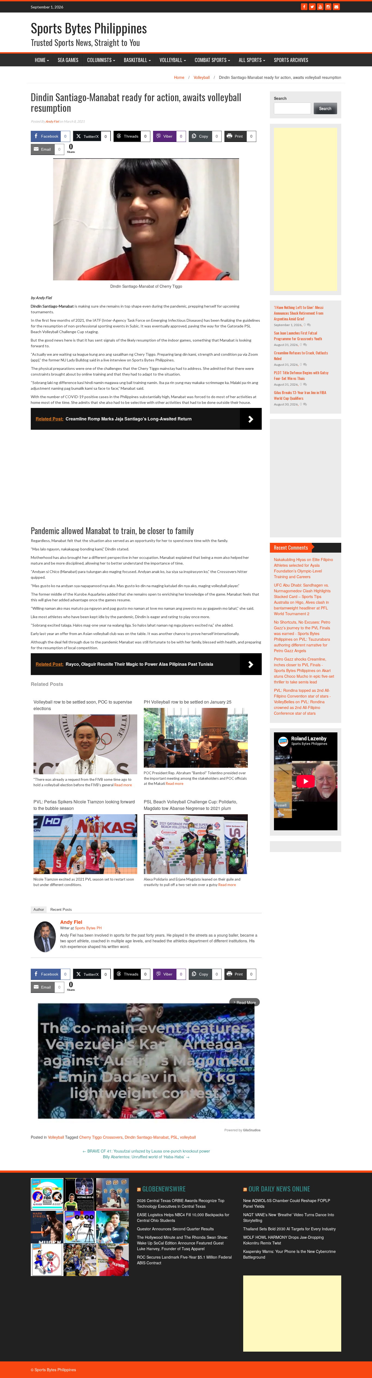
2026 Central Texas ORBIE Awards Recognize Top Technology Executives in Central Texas (180, 1203)
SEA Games (68, 59)
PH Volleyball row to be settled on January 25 (187, 702)
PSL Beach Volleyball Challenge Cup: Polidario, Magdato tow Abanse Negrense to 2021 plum (190, 804)
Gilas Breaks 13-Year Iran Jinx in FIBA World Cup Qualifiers (300, 395)
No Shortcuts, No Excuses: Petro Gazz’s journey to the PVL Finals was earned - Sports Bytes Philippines (302, 630)
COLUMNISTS (99, 59)
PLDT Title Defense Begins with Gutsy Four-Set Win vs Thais (301, 375)
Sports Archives (291, 59)
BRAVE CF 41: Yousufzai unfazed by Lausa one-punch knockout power (146, 1151)
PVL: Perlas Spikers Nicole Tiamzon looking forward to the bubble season (84, 804)
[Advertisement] (305, 209)
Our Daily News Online (279, 1188)
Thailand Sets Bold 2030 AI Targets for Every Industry (289, 1228)
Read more (123, 785)
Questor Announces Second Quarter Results (175, 1228)
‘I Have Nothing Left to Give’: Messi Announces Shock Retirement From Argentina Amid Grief (298, 312)
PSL (174, 1137)
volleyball (188, 1137)
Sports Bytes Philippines (89, 27)
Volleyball (171, 59)
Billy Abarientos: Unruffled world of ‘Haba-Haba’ (146, 1156)
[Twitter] (312, 6)
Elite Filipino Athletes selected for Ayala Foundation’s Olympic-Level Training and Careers (303, 568)
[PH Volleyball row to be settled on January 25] (196, 746)
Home (40, 59)
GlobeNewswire (163, 1188)
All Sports (250, 59)
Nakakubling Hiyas (290, 559)
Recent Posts (61, 910)
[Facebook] (304, 6)
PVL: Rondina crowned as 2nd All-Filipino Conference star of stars (299, 707)
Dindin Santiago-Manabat (147, 1137)
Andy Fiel (52, 121)
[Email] (336, 6)
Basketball (135, 59)
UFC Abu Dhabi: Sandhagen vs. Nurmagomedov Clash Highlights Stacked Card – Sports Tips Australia (302, 593)
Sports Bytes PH (88, 927)
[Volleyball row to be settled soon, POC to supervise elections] (85, 749)
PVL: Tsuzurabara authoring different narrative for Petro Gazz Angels (302, 644)
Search (280, 98)
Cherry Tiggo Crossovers (101, 1137)
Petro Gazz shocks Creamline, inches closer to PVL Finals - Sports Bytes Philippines (300, 664)
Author (38, 910)
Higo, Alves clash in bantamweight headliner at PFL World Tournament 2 (301, 607)
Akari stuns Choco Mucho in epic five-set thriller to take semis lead (304, 676)
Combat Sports (211, 59)
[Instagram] (328, 6)
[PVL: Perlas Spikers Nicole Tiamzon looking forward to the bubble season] (85, 848)
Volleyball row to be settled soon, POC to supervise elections (82, 705)
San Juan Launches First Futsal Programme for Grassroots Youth (298, 335)
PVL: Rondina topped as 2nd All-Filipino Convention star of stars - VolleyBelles (302, 696)
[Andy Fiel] (45, 936)
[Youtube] (320, 6)
